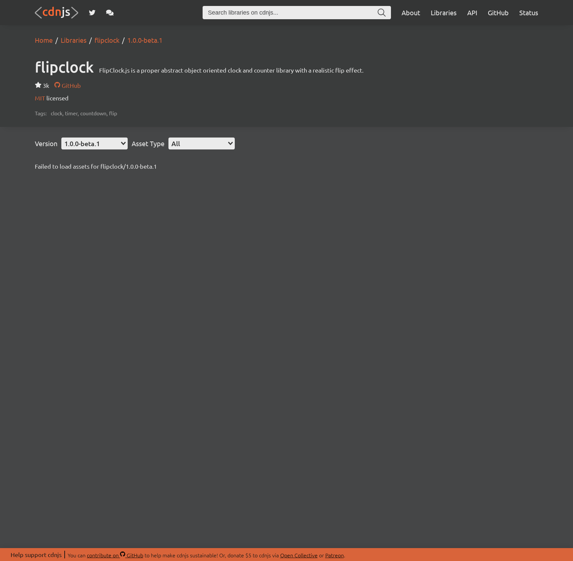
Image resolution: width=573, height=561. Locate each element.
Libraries (444, 12)
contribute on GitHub (115, 555)
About (411, 12)
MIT (40, 97)
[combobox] (94, 143)
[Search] (382, 13)
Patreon (334, 555)
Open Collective (299, 555)
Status (528, 12)
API (472, 12)
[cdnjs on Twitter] (92, 13)
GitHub (498, 12)
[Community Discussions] (110, 13)
